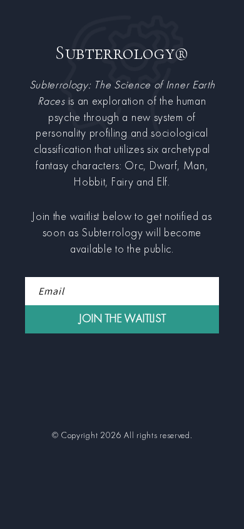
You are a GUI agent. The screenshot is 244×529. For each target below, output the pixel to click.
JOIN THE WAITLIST (122, 319)
